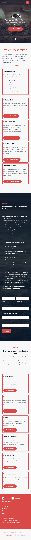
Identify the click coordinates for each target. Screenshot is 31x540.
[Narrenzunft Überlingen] (4, 3)
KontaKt (4, 510)
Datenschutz (5, 506)
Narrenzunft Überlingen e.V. (9, 518)
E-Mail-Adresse (6, 305)
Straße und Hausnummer (10, 313)
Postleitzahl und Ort (8, 322)
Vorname (4, 301)
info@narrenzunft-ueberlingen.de (11, 522)
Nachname (19, 301)
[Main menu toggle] (27, 3)
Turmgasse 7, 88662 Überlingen (10, 520)
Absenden (6, 331)
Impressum (5, 508)
